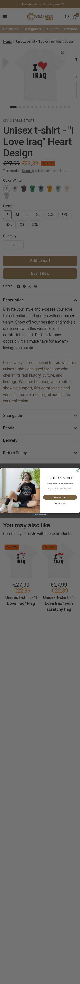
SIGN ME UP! (60, 497)
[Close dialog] (78, 470)
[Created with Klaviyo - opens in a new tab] (40, 514)
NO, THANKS (60, 503)
